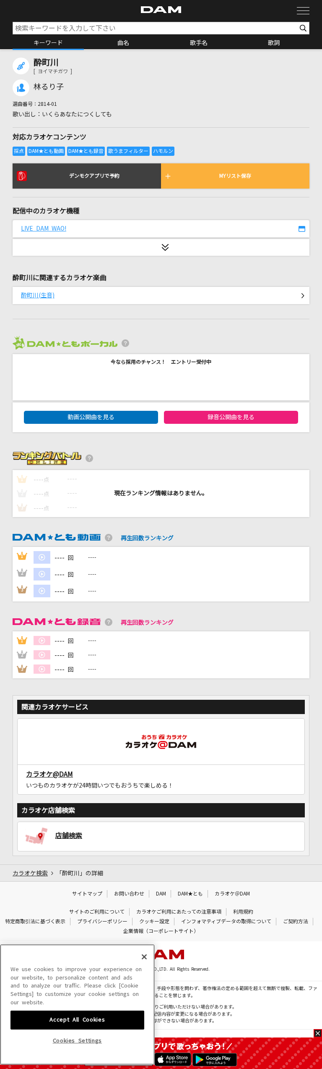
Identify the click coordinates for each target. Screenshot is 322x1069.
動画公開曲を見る (91, 417)
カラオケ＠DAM (232, 893)
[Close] (144, 957)
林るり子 (49, 87)
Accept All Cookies (77, 1019)
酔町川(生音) (38, 295)
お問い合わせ (129, 893)
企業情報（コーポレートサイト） (161, 931)
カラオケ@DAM (49, 774)
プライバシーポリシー (102, 921)
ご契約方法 (295, 921)
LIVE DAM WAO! (43, 228)
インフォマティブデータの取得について (226, 921)
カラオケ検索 (30, 873)
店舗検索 (68, 835)
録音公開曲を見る (231, 417)
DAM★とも (190, 893)
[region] (77, 1004)
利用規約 (243, 911)
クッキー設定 (154, 921)
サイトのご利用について (97, 911)
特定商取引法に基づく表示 (35, 921)
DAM (161, 893)
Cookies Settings (77, 1040)
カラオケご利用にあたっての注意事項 (178, 911)
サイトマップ (87, 893)
